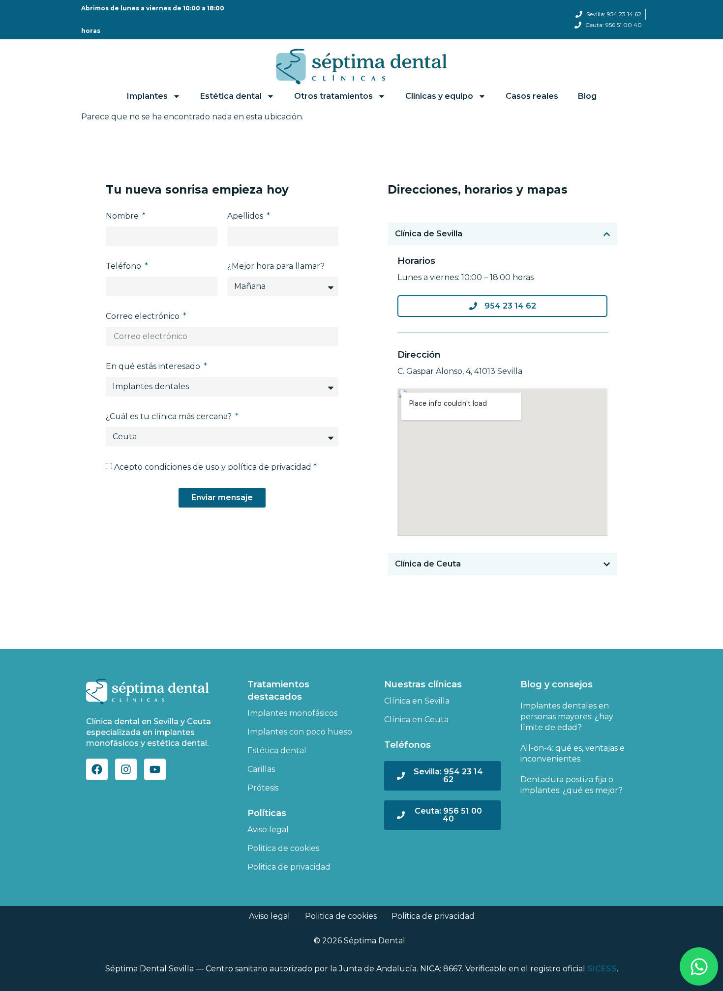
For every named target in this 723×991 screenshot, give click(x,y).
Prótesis (262, 788)
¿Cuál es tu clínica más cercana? (170, 416)
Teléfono (124, 266)
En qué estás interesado (154, 366)
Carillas (261, 769)
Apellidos (246, 216)
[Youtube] (155, 769)
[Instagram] (126, 769)
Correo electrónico (143, 316)
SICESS (602, 968)
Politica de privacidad (289, 867)
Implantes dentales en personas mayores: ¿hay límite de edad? (566, 716)
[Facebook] (97, 769)
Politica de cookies (283, 848)
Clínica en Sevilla (417, 701)
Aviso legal (268, 829)
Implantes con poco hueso (299, 731)
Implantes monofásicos (292, 713)
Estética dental (276, 750)
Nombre (123, 216)
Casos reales (532, 96)
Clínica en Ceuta (416, 719)
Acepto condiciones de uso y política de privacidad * (215, 467)
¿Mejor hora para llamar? (276, 266)
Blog (587, 96)
